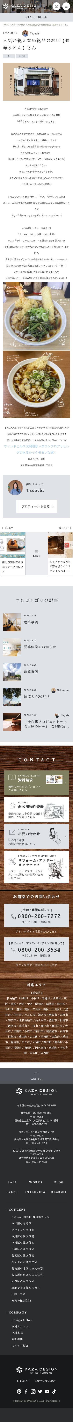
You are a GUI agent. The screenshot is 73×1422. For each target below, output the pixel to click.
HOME (6, 25)
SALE (12, 1182)
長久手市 (40, 1020)
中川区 (24, 998)
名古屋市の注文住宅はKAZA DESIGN (36, 1105)
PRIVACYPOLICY (45, 1381)
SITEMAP (23, 1381)
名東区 (57, 998)
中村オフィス (20, 1326)
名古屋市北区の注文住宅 (27, 1268)
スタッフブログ (18, 25)
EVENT (12, 1192)
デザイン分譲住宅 (22, 1230)
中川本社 (17, 1333)
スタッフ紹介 (20, 1345)
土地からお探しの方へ (25, 1287)
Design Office (22, 1320)
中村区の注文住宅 (22, 1242)
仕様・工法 (18, 1294)
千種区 (46, 998)
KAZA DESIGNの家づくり (30, 1217)
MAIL (56, 6)
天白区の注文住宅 (22, 1281)
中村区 (35, 998)
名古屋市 (12, 998)
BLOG (59, 1182)
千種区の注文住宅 (22, 1249)
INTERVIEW (35, 1192)
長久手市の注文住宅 (24, 1262)
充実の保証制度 (21, 1300)
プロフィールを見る (36, 506)
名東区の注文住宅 (22, 1255)
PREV (9, 528)
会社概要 (17, 1339)
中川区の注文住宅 (22, 1236)
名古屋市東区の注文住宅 (27, 1275)
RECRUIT (59, 1192)
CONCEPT (17, 1210)
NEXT (63, 528)
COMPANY (18, 1313)
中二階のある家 (21, 1223)
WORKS (35, 1182)
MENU (66, 6)
